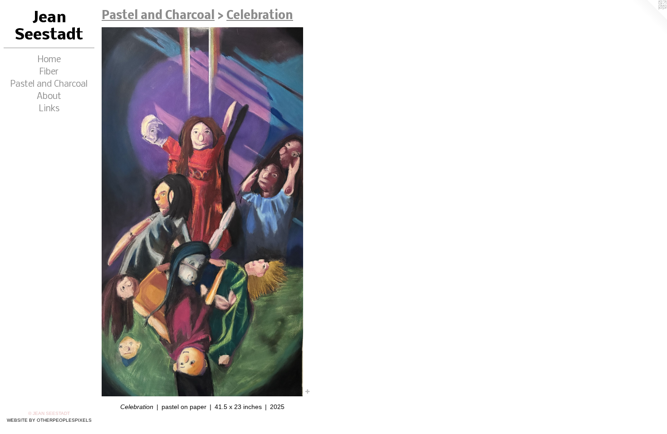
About (49, 96)
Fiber (49, 72)
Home (49, 59)
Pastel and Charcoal (49, 84)
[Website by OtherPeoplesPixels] (649, 18)
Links (49, 108)
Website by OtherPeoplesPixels (49, 420)
